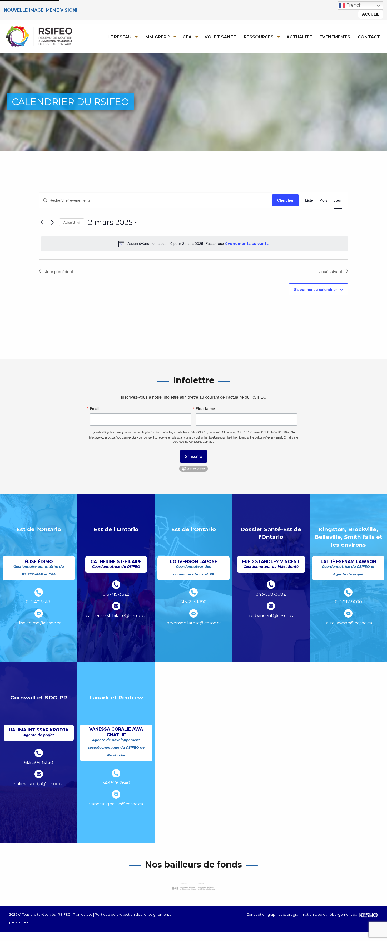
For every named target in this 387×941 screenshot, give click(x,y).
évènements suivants (247, 243)
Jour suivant (330, 271)
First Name (205, 408)
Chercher (285, 200)
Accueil (370, 14)
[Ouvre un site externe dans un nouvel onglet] (193, 886)
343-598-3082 (271, 594)
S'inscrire (193, 456)
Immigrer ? (157, 37)
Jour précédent (59, 271)
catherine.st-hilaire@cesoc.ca (116, 615)
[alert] (194, 243)
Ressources (259, 37)
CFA (187, 37)
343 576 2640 (116, 782)
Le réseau (119, 37)
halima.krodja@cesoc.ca (39, 783)
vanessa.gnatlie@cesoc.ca (116, 803)
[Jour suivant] (52, 222)
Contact (369, 37)
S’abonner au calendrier (315, 289)
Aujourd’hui (71, 222)
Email (95, 408)
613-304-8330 (38, 762)
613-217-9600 (348, 601)
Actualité (299, 37)
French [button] (353, 5)
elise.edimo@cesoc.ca (38, 622)
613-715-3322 (116, 594)
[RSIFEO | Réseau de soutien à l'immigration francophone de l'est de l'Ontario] (39, 36)
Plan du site (82, 915)
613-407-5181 (39, 601)
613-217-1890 (193, 601)
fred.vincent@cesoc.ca (271, 615)
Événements (335, 37)
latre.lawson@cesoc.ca (348, 622)
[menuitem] (121, 37)
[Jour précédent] (42, 222)
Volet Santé (220, 37)
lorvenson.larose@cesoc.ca (193, 622)
